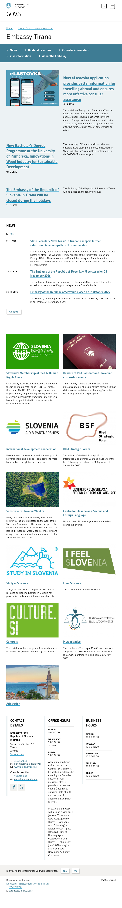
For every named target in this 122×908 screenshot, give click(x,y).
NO (75, 870)
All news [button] (14, 311)
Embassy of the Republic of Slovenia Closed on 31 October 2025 (70, 292)
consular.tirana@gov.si (25, 779)
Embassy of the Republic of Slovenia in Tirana (27, 883)
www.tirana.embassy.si (25, 766)
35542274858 (20, 760)
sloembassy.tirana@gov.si (25, 763)
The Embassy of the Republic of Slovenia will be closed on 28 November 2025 (68, 273)
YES (65, 870)
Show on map (17, 754)
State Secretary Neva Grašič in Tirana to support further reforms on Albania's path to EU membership (65, 243)
